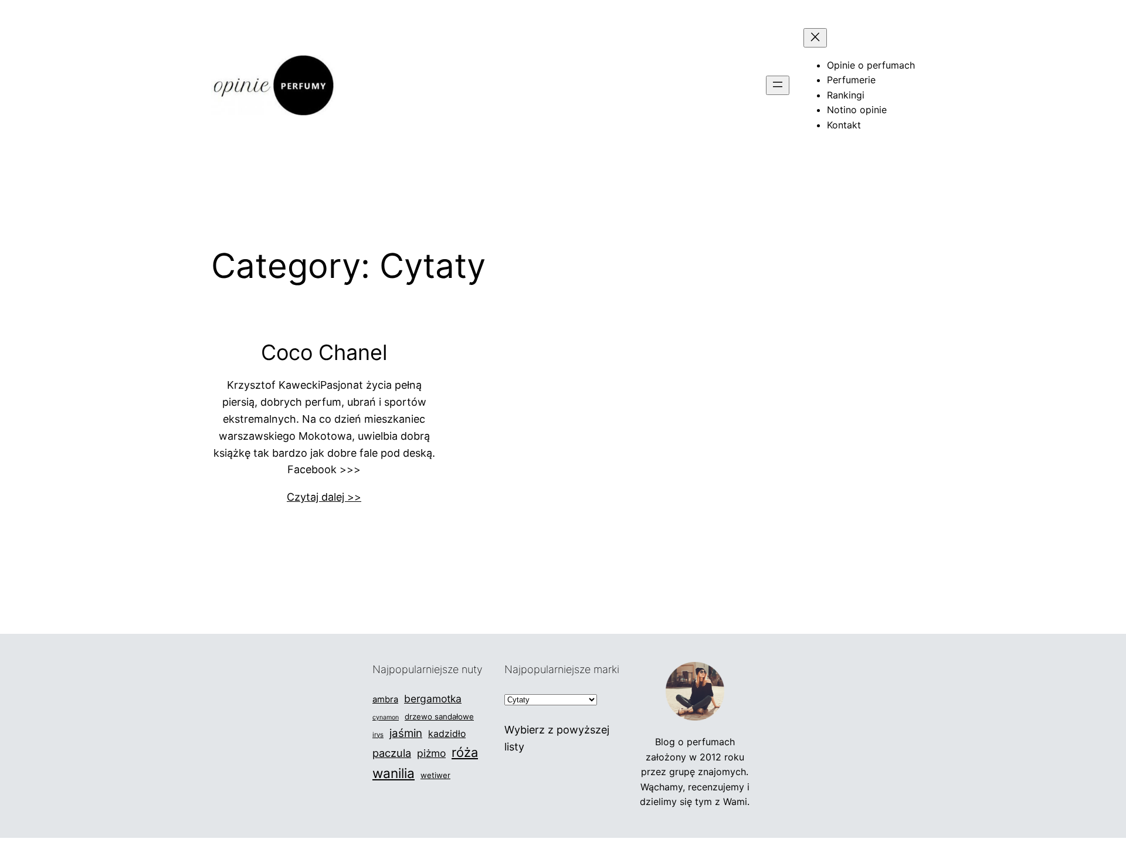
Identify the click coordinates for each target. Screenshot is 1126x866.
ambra (385, 699)
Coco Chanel (324, 352)
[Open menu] (777, 85)
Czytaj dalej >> (324, 497)
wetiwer (435, 775)
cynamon (385, 717)
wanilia (393, 773)
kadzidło (447, 733)
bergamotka (433, 698)
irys (378, 735)
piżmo (431, 753)
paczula (391, 752)
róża (465, 752)
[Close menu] (815, 37)
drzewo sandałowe (439, 716)
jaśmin (405, 733)
